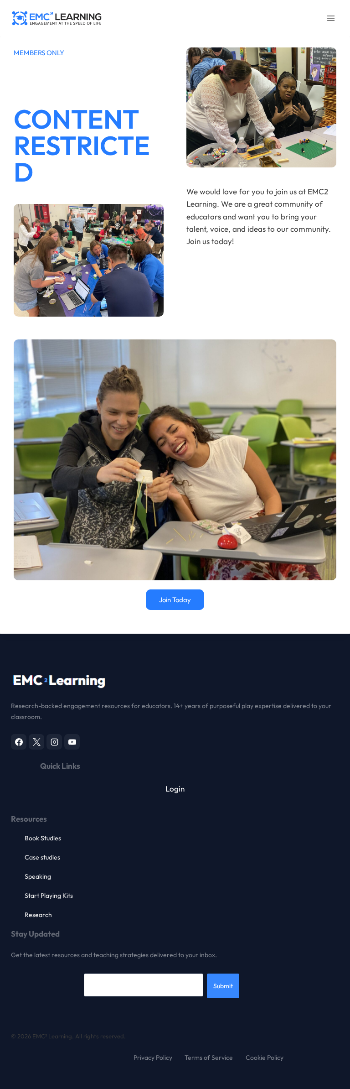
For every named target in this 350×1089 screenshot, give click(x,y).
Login (175, 788)
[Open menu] (330, 18)
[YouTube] (72, 742)
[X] (36, 742)
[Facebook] (18, 742)
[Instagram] (54, 742)
